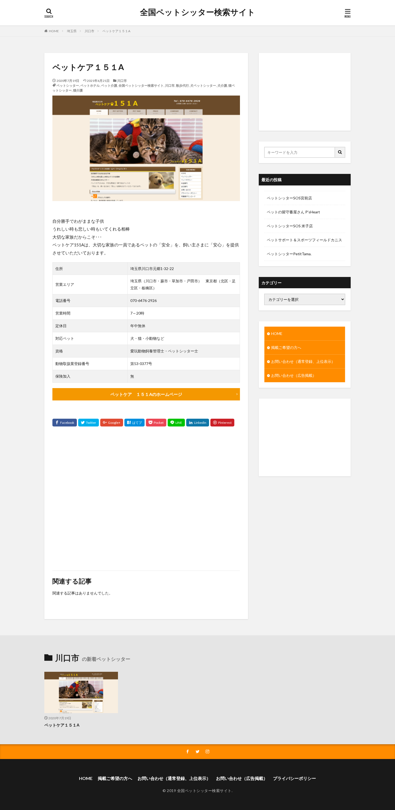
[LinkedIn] (197, 422)
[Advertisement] (146, 498)
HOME (54, 31)
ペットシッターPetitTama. (289, 253)
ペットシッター (67, 85)
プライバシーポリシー (294, 778)
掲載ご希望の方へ (286, 347)
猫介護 (78, 90)
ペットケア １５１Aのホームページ (146, 394)
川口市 (89, 31)
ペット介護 (109, 85)
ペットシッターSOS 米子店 (290, 226)
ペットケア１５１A (116, 31)
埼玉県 (72, 31)
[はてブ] (134, 422)
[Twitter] (88, 422)
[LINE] (176, 422)
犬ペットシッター (203, 85)
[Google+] (111, 422)
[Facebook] (64, 422)
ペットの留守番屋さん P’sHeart (293, 212)
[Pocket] (156, 422)
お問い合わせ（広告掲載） (293, 375)
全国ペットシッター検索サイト (197, 12)
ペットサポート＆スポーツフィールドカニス (304, 240)
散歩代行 (182, 85)
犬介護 (222, 85)
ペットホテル (90, 85)
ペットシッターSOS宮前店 (289, 198)
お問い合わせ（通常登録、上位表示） (303, 361)
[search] (340, 152)
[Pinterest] (222, 422)
